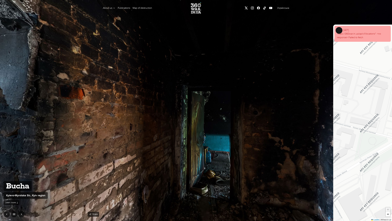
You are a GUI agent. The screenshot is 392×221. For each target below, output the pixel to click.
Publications (124, 8)
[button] (109, 8)
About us (107, 8)
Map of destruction (142, 8)
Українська (283, 8)
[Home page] (196, 8)
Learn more (10, 202)
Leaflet (376, 219)
